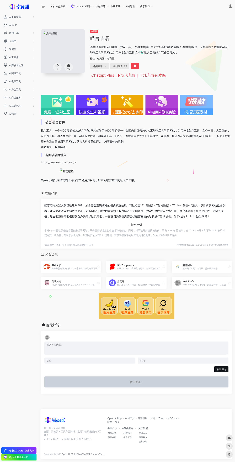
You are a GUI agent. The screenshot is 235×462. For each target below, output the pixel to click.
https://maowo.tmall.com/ (57, 162)
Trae (160, 418)
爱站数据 (163, 205)
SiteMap (95, 454)
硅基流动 (142, 418)
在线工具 (115, 6)
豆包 (153, 418)
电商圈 (94, 31)
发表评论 (221, 369)
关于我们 (145, 6)
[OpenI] (54, 421)
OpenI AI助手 (114, 418)
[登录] (230, 6)
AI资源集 (130, 6)
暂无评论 (53, 325)
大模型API (127, 433)
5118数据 (147, 205)
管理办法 (112, 433)
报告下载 (128, 437)
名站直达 (100, 6)
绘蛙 (117, 421)
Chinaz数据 (181, 205)
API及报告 (127, 428)
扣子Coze (172, 418)
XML (101, 454)
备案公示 (112, 428)
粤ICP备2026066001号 (79, 454)
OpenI (64, 454)
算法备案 (112, 437)
